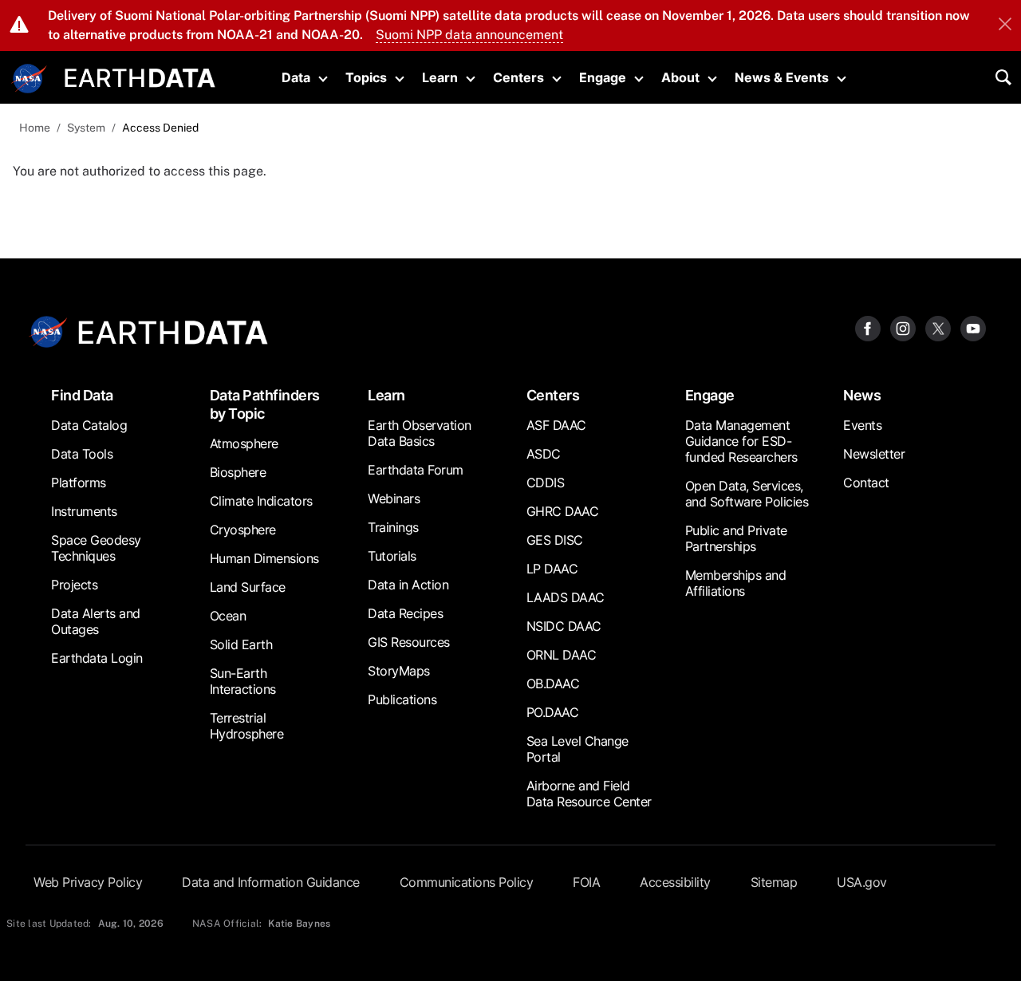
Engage (602, 77)
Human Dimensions (264, 558)
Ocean (228, 616)
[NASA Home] (29, 79)
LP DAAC (552, 569)
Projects (74, 585)
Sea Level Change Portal (577, 749)
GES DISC (554, 540)
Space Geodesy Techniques (96, 548)
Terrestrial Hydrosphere (247, 726)
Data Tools (81, 454)
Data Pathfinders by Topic (265, 404)
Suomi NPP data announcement (469, 34)
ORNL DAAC (561, 655)
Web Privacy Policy (88, 882)
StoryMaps (399, 671)
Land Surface (248, 587)
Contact (866, 482)
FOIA (586, 882)
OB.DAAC (553, 683)
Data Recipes (405, 613)
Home (34, 127)
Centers (518, 77)
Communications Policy (467, 882)
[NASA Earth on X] (938, 327)
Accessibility (675, 882)
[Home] (140, 76)
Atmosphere (244, 443)
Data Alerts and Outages (95, 621)
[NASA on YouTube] (973, 327)
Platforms (78, 482)
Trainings (393, 527)
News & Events (782, 77)
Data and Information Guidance (271, 882)
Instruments (84, 511)
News (862, 395)
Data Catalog (89, 425)
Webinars (394, 498)
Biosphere (238, 472)
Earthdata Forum (415, 470)
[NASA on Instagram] (903, 327)
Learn (440, 77)
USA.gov (862, 882)
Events (862, 425)
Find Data (82, 395)
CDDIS (545, 482)
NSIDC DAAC (563, 626)
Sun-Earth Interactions (243, 681)
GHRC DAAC (562, 511)
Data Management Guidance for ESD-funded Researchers (741, 441)
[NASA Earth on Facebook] (868, 327)
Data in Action (408, 585)
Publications (402, 699)
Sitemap (774, 882)
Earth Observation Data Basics (419, 433)
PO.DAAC (552, 712)
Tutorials (392, 556)
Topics (366, 77)
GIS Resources (409, 642)
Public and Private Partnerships (736, 538)
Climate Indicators (261, 501)
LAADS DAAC (565, 597)
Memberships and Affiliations (735, 583)
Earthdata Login (97, 658)
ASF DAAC (556, 425)
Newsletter (874, 454)
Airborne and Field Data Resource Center (589, 794)
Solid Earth (241, 644)
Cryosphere (243, 530)
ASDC (543, 454)
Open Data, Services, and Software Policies (747, 494)
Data (296, 77)
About (680, 77)
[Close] (1005, 25)
